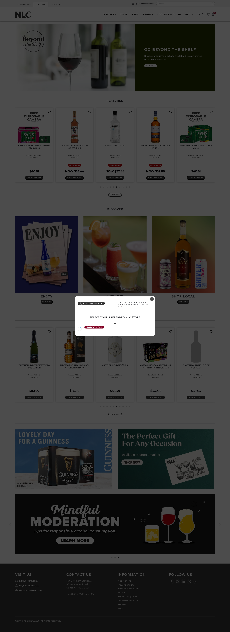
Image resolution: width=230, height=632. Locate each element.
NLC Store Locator (92, 303)
